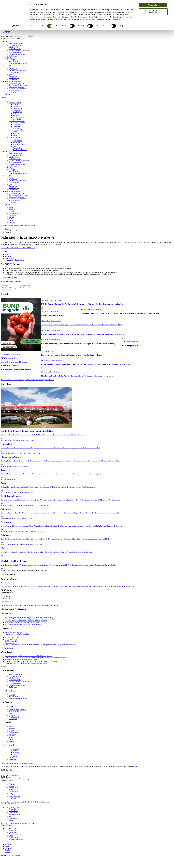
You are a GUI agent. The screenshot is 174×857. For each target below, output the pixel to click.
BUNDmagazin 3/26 (11, 637)
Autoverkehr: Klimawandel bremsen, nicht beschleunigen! (23, 624)
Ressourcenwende (18, 117)
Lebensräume (17, 128)
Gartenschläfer (17, 148)
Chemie (15, 106)
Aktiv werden (9, 258)
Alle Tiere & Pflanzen (20, 150)
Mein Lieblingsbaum (15, 43)
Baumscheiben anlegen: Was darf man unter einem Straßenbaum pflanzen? (28, 656)
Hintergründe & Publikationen (14, 260)
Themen (7, 101)
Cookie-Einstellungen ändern (10, 763)
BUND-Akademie (15, 52)
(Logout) (11, 222)
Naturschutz (17, 133)
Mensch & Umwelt (15, 103)
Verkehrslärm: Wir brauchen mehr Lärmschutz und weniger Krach (26, 621)
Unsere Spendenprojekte (16, 83)
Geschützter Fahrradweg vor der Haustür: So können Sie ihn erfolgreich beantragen (31, 661)
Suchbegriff (4, 36)
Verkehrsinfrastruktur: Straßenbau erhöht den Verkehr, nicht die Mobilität (28, 617)
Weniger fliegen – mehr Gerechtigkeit (17, 634)
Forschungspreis (14, 78)
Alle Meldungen (6, 380)
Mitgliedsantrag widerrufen (28, 763)
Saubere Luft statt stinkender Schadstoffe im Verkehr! (22, 622)
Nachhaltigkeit (17, 112)
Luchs (15, 146)
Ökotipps (12, 60)
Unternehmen (13, 92)
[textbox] (18, 36)
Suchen (30, 36)
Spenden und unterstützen (13, 81)
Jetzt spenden (5, 38)
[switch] (72, 26)
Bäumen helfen (9, 643)
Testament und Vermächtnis (17, 89)
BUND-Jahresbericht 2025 (13, 639)
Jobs (10, 74)
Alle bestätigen (153, 5)
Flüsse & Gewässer (19, 122)
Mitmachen (8, 41)
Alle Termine (50, 380)
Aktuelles (8, 254)
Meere (15, 132)
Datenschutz (13, 79)
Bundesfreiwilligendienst (17, 54)
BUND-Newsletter (15, 49)
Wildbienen (16, 142)
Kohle (15, 113)
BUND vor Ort (14, 72)
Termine (11, 211)
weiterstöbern (14, 775)
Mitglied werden (15, 38)
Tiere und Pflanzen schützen (18, 63)
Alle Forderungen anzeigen (9, 277)
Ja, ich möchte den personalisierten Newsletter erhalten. (20, 288)
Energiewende (17, 108)
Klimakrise (16, 110)
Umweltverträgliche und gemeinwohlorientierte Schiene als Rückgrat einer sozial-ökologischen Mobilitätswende (40, 645)
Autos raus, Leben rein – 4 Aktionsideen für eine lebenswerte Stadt (26, 663)
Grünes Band (17, 124)
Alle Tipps (42, 380)
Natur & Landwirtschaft (16, 121)
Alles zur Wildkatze (19, 144)
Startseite (8, 229)
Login (7, 32)
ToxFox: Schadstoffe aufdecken (19, 50)
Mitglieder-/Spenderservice (17, 70)
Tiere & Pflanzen (14, 137)
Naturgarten (16, 139)
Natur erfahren (13, 61)
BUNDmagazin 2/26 (11, 641)
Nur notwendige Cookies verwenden (153, 11)
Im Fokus (8, 256)
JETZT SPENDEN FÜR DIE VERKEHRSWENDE (18, 248)
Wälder (15, 135)
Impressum (116, 19)
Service (7, 206)
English (7, 94)
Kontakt (7, 31)
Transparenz (13, 76)
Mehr (122, 26)
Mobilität (16, 115)
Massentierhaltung (18, 130)
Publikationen (13, 213)
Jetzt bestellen (5, 775)
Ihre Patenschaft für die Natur (18, 85)
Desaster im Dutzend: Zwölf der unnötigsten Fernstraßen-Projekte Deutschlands (30, 619)
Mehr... (137, 766)
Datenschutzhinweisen (96, 19)
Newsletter (12, 215)
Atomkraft (16, 104)
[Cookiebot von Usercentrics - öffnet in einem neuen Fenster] (17, 26)
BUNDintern (13, 56)
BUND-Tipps (9, 58)
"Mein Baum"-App (15, 45)
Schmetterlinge (17, 141)
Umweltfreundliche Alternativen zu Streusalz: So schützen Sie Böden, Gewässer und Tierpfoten (35, 657)
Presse (11, 208)
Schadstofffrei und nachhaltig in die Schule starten (21, 659)
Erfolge (11, 67)
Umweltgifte (17, 119)
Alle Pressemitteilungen (19, 380)
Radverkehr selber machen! (13, 632)
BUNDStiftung (14, 90)
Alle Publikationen (33, 380)
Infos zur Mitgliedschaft (16, 87)
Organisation (13, 69)
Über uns (8, 65)
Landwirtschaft (17, 126)
